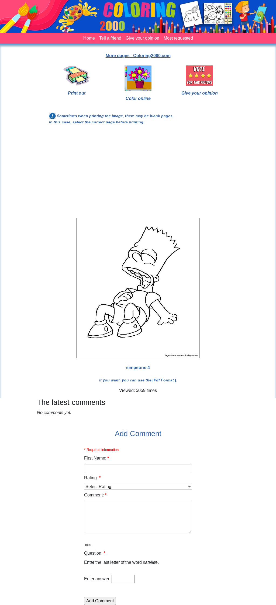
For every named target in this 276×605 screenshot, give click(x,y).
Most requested (178, 38)
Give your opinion (142, 38)
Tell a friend (110, 38)
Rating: (92, 477)
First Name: (96, 458)
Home (89, 38)
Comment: (95, 495)
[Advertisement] (138, 173)
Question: (94, 553)
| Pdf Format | (163, 380)
